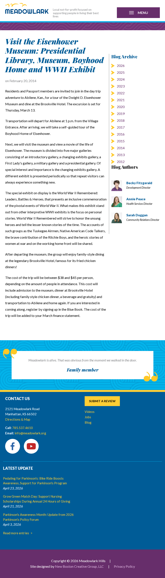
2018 (121, 120)
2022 (121, 93)
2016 (121, 134)
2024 (121, 79)
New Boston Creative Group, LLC (79, 566)
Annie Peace (135, 199)
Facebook (12, 446)
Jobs (88, 417)
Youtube (31, 446)
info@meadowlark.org (30, 433)
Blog (88, 422)
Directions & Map (17, 419)
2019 (121, 113)
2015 (121, 141)
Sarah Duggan (137, 215)
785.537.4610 (22, 428)
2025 (121, 72)
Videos (90, 412)
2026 (121, 65)
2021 (121, 100)
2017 (121, 127)
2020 (121, 107)
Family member (82, 370)
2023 (121, 86)
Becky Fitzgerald (139, 183)
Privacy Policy (124, 566)
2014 (121, 148)
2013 (121, 155)
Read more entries (16, 533)
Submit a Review (102, 401)
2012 (121, 162)
